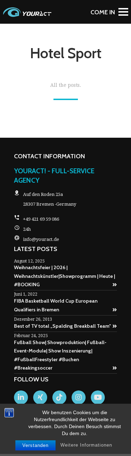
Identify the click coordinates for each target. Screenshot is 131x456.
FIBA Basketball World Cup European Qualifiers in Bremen (55, 305)
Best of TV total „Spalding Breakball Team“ (62, 326)
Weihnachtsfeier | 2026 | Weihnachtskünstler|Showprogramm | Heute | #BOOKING (64, 276)
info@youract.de (41, 239)
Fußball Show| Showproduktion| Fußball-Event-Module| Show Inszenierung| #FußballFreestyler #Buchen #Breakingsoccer (60, 355)
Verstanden (35, 445)
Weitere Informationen (86, 445)
